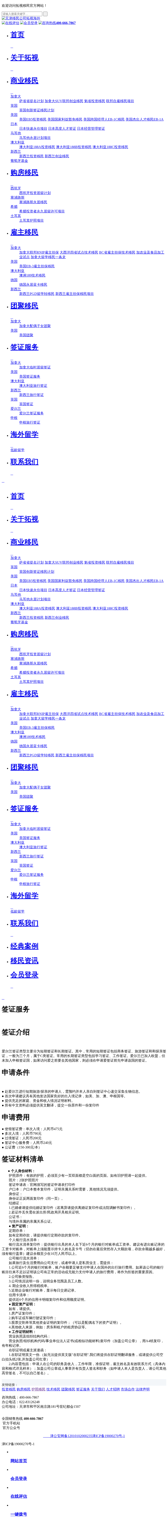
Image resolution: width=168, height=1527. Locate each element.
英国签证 (26, 404)
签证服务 (83, 1389)
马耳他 (15, 133)
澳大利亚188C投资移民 (110, 147)
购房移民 (24, 1389)
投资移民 (9, 1389)
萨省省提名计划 (31, 101)
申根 (14, 418)
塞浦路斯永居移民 (33, 202)
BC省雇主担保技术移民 (117, 252)
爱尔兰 (15, 408)
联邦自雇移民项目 (120, 101)
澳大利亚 (17, 142)
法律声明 (143, 1389)
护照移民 (39, 1389)
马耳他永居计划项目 (35, 138)
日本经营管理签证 (91, 128)
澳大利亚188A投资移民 (37, 147)
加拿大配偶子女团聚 (35, 326)
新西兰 (15, 151)
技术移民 (53, 1389)
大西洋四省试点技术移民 (79, 252)
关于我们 (98, 1389)
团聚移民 (68, 1389)
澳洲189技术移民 (32, 275)
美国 (14, 115)
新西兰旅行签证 (31, 395)
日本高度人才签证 (62, 128)
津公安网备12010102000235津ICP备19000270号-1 (86, 1436)
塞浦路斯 (17, 197)
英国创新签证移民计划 (36, 110)
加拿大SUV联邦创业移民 (64, 101)
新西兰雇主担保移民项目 (74, 294)
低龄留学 (17, 450)
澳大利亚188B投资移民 (74, 147)
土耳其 (15, 216)
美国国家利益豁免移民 (64, 119)
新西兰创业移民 (57, 156)
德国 (14, 280)
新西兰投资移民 (31, 156)
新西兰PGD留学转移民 (36, 294)
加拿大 (15, 96)
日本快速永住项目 (33, 128)
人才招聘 (113, 1389)
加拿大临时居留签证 (35, 367)
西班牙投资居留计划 (35, 193)
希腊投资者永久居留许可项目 (42, 211)
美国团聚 (26, 335)
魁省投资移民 (94, 101)
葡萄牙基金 (19, 161)
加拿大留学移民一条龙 (48, 257)
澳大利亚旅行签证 (33, 385)
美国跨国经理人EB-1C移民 (104, 119)
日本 (14, 124)
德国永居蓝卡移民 (33, 284)
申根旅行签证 (29, 422)
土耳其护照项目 (31, 220)
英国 (14, 105)
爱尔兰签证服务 (31, 413)
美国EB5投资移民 (33, 119)
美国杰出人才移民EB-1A (145, 119)
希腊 (14, 207)
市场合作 (128, 1389)
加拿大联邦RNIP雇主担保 (39, 252)
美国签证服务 (29, 376)
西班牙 (15, 188)
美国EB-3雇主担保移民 (37, 266)
